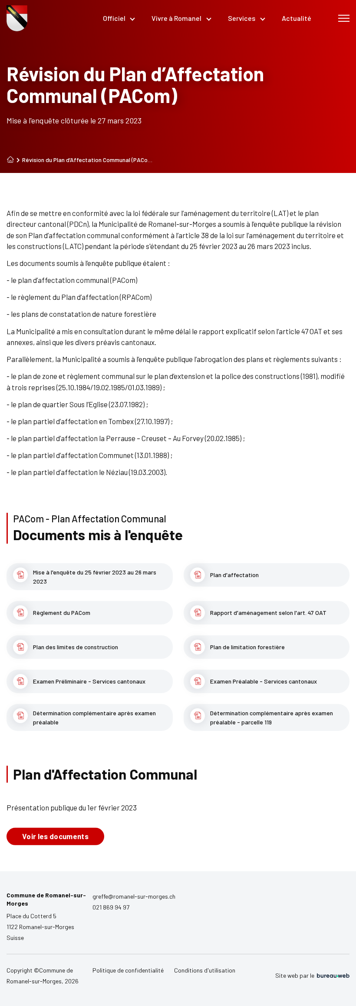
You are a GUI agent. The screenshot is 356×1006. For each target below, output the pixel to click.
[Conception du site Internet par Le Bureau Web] (332, 975)
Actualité (296, 18)
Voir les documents (55, 836)
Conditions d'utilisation (204, 970)
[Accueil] (10, 160)
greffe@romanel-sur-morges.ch (133, 896)
